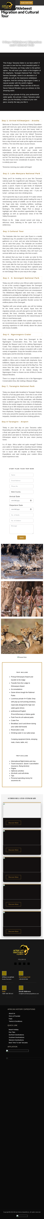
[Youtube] (24, 964)
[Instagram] (20, 964)
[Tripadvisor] (28, 964)
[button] (26, 3)
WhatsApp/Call (24, 977)
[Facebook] (15, 964)
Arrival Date (15, 496)
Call (3, 991)
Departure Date (16, 505)
